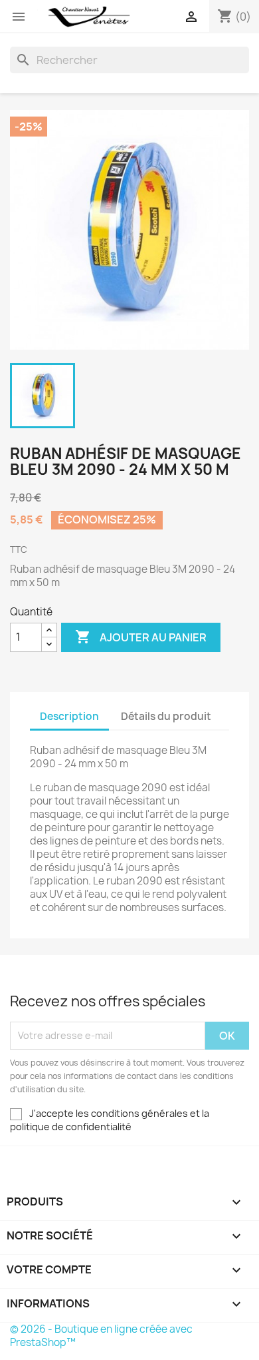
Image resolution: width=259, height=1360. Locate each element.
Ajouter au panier (141, 637)
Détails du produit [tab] (166, 716)
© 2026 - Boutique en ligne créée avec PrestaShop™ (101, 1335)
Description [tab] (69, 716)
